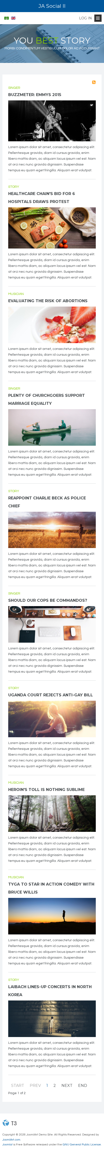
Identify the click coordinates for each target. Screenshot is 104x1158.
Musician (16, 294)
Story (13, 186)
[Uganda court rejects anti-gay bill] (52, 719)
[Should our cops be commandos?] (52, 624)
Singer (14, 88)
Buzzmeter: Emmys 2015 (34, 94)
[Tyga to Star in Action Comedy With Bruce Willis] (52, 916)
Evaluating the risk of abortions (48, 301)
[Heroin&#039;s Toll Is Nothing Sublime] (52, 813)
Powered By (9, 1123)
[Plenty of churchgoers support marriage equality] (52, 427)
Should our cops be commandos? (47, 600)
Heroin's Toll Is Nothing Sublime (46, 789)
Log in (85, 18)
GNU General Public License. (82, 1144)
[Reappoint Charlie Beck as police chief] (52, 530)
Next (67, 1085)
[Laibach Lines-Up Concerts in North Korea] (52, 1018)
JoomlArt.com (11, 1139)
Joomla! (7, 1144)
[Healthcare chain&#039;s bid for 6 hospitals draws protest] (52, 227)
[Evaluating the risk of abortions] (52, 325)
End (82, 1085)
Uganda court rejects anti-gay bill (50, 695)
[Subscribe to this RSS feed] (94, 82)
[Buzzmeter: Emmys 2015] (52, 121)
